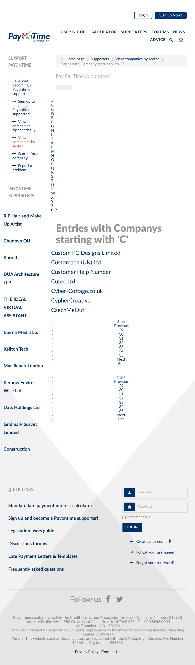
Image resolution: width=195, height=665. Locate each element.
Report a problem (22, 168)
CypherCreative (71, 301)
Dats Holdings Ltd (22, 407)
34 (121, 351)
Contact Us (110, 652)
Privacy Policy (86, 652)
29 (121, 330)
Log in (132, 527)
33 (121, 347)
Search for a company (25, 156)
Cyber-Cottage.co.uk (77, 291)
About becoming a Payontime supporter (21, 87)
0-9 (54, 210)
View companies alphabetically (23, 126)
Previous (121, 326)
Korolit (10, 258)
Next (121, 359)
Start (121, 322)
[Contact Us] (182, 39)
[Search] (172, 39)
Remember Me (138, 517)
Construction (17, 449)
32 (121, 343)
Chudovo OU (17, 241)
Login (143, 15)
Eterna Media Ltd (21, 332)
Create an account (151, 542)
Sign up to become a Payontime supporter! (23, 108)
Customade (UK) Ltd (76, 263)
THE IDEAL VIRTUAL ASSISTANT (15, 307)
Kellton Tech (16, 349)
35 (121, 355)
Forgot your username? (155, 552)
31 (121, 338)
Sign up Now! (170, 15)
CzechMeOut (67, 310)
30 (121, 334)
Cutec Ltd (63, 282)
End (121, 364)
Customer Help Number (81, 272)
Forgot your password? (155, 563)
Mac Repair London (23, 366)
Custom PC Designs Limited (85, 253)
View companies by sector (23, 142)
